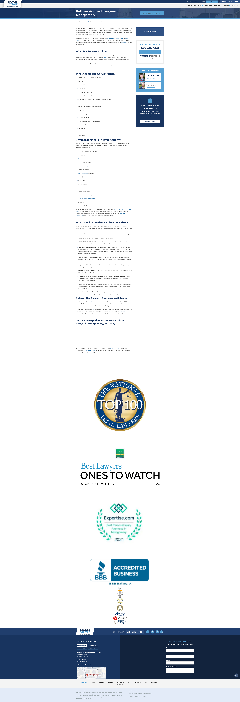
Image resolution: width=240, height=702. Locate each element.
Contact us (78, 352)
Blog (146, 682)
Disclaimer (144, 696)
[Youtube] (152, 631)
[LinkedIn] (161, 631)
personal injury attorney (115, 292)
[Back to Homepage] (85, 629)
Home (77, 21)
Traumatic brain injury (83, 166)
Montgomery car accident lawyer (115, 38)
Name (168, 648)
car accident (84, 55)
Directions (88, 664)
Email (167, 654)
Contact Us (235, 5)
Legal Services (120, 682)
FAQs (129, 682)
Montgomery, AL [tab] (81, 645)
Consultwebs (136, 690)
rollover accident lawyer (90, 350)
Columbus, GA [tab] (93, 648)
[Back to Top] (236, 675)
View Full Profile (151, 78)
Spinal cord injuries (83, 173)
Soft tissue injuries (83, 158)
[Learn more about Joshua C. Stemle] (142, 85)
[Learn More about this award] (120, 405)
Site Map (131, 696)
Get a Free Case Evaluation (152, 13)
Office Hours (80, 664)
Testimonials (208, 5)
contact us (123, 42)
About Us (101, 682)
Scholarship (154, 682)
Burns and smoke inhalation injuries (87, 198)
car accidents (122, 311)
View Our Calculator (150, 121)
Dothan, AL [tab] (82, 648)
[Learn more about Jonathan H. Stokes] (142, 77)
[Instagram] (157, 631)
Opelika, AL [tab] (93, 645)
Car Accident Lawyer (85, 21)
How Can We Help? (171, 666)
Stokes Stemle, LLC (115, 348)
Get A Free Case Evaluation (150, 52)
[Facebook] (147, 631)
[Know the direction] (91, 668)
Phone (168, 660)
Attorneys (110, 682)
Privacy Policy (137, 696)
